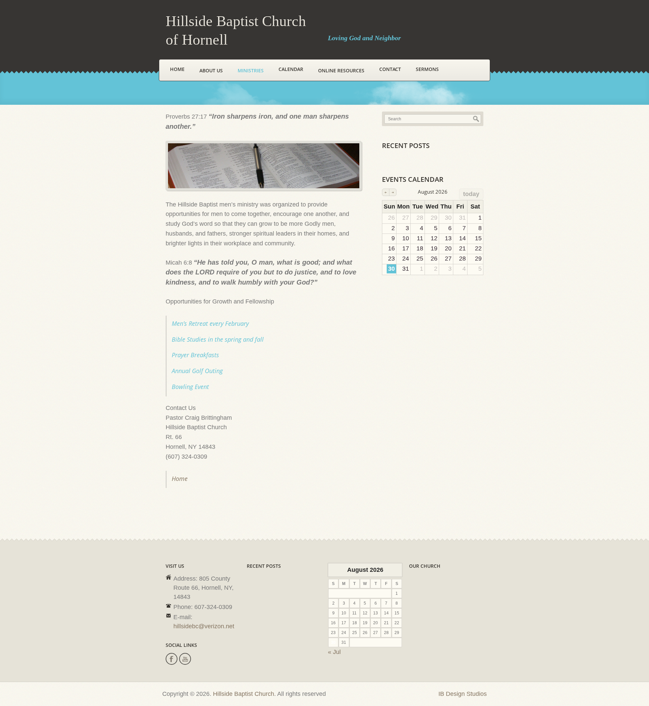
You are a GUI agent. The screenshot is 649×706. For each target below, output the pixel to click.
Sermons (427, 69)
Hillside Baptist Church (243, 693)
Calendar (291, 69)
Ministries (251, 70)
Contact (390, 69)
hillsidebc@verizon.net (203, 626)
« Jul (334, 652)
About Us (211, 70)
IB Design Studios (462, 693)
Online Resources (341, 70)
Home (177, 69)
